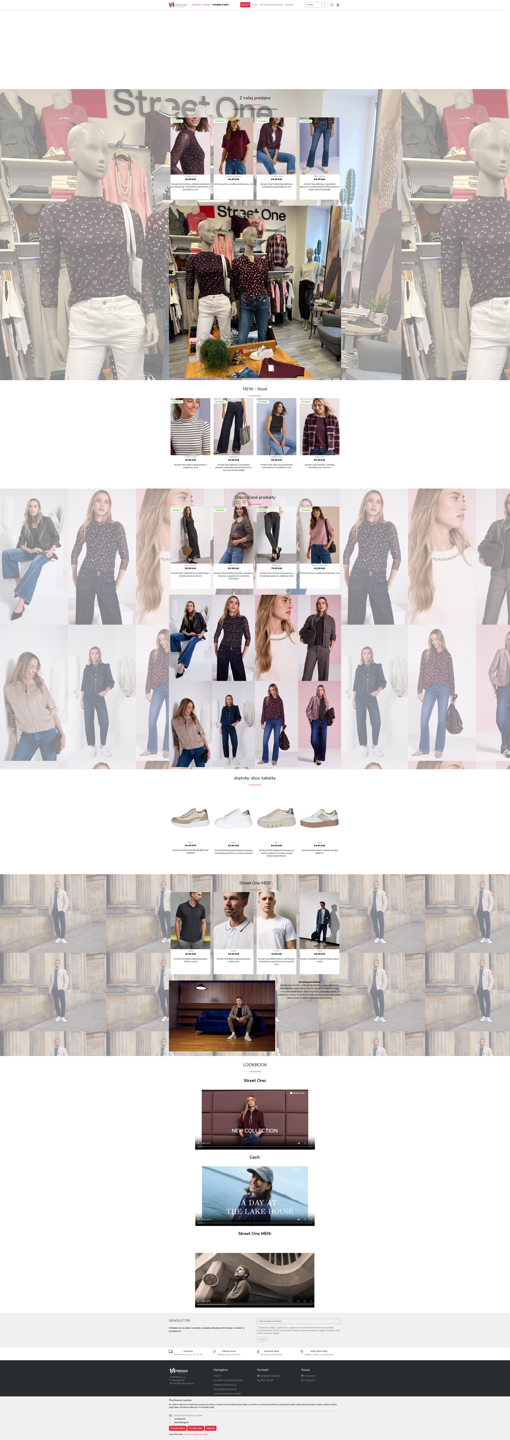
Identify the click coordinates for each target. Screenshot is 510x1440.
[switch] (171, 1419)
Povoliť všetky (178, 1428)
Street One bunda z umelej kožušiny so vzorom (319, 467)
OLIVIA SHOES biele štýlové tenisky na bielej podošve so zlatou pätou (233, 853)
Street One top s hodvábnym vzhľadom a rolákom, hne (276, 467)
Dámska (196, 4)
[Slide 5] (265, 86)
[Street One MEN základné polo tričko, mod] (190, 921)
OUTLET (245, 4)
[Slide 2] (250, 86)
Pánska (207, 4)
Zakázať (211, 1428)
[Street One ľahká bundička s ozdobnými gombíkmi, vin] (276, 147)
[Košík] (332, 4)
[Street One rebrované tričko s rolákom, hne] (190, 427)
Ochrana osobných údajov (196, 1434)
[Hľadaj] (325, 4)
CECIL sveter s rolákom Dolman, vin (233, 185)
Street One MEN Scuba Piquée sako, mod (319, 961)
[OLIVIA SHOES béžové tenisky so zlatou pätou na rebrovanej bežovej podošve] (276, 815)
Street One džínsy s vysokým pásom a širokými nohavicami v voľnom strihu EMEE (233, 468)
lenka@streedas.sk (270, 1376)
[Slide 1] (245, 86)
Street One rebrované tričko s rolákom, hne (190, 467)
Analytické (179, 1418)
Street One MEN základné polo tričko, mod (190, 961)
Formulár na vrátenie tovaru (228, 1381)
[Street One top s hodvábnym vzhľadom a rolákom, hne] (276, 427)
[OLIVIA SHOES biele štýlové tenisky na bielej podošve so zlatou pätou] (233, 815)
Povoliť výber (196, 1428)
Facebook (309, 1376)
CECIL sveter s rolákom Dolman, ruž (319, 574)
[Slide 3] (255, 86)
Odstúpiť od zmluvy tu (225, 1385)
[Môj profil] (338, 4)
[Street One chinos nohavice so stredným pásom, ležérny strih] (276, 536)
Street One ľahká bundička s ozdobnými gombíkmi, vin (276, 186)
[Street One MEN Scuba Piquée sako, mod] (319, 921)
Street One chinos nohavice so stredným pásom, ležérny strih (276, 575)
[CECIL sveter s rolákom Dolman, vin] (233, 147)
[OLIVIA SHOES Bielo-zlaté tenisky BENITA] (319, 815)
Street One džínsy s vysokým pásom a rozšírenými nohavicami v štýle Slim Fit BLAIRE (319, 188)
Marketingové (181, 1422)
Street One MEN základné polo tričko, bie (233, 961)
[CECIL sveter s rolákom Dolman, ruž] (319, 536)
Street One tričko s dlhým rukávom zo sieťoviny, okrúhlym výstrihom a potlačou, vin (190, 188)
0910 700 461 (267, 1381)
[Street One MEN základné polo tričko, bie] (233, 921)
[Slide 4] (260, 86)
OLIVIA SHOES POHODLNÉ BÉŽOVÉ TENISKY (191, 852)
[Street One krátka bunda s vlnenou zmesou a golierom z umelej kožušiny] (233, 536)
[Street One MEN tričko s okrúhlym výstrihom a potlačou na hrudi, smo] (276, 921)
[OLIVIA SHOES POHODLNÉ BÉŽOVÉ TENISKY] (190, 815)
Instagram (309, 1381)
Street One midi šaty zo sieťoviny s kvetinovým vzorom (190, 575)
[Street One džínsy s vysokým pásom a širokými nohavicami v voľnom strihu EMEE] (233, 427)
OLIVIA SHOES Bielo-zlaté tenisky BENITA (319, 853)
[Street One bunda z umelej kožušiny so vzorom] (319, 427)
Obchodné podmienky (271, 4)
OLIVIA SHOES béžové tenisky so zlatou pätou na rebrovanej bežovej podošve (276, 854)
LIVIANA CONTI (221, 4)
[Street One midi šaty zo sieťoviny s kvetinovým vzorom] (190, 536)
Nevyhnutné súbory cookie (188, 1415)
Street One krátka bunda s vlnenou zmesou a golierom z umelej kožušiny (233, 577)
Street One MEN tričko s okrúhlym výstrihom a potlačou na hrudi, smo (276, 962)
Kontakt (289, 4)
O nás (254, 4)
